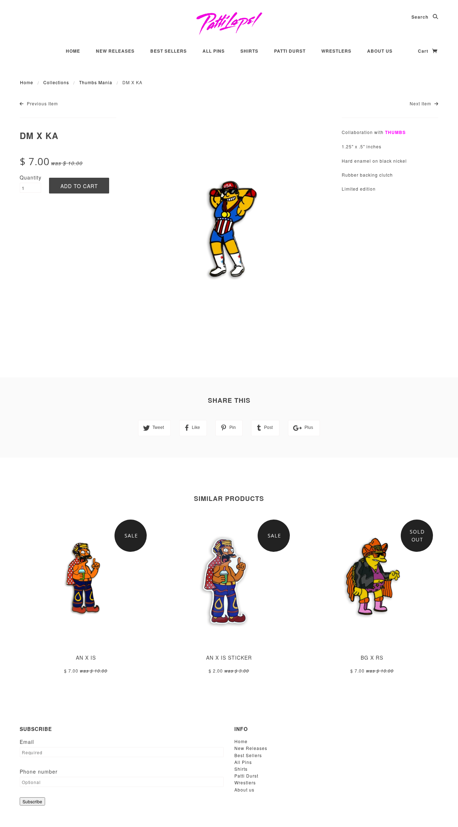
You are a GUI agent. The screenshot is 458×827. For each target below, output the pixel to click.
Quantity (30, 177)
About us (380, 51)
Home (73, 51)
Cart (424, 51)
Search (420, 17)
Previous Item (41, 103)
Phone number (39, 771)
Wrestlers (336, 51)
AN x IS (86, 657)
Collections (56, 82)
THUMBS (395, 132)
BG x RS (372, 657)
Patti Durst (290, 51)
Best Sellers (168, 51)
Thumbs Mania (95, 82)
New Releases (115, 51)
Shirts (249, 51)
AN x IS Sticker (229, 657)
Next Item (421, 103)
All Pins (214, 51)
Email (27, 741)
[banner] (229, 23)
